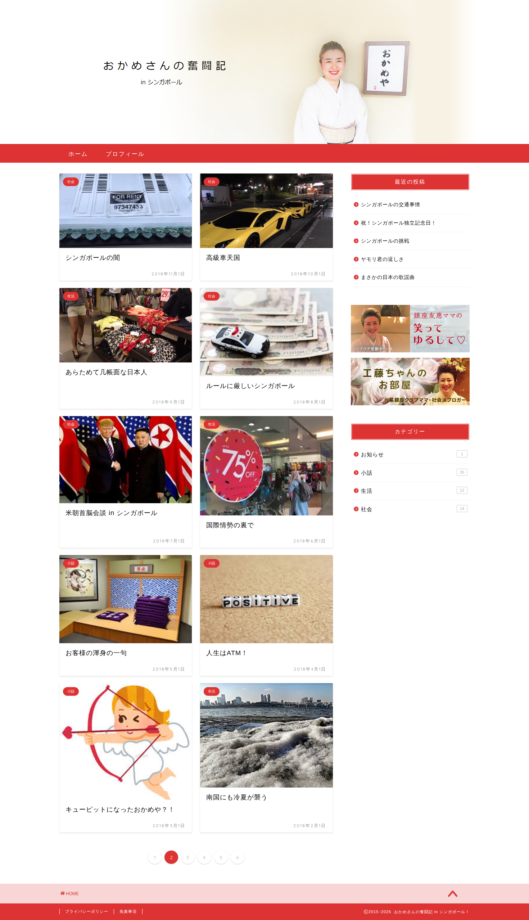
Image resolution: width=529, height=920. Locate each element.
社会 (412, 509)
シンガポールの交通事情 (390, 204)
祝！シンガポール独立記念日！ (399, 223)
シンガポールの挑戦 (385, 241)
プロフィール (125, 153)
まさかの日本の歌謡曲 (388, 277)
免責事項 (128, 911)
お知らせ (412, 454)
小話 (412, 473)
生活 (412, 491)
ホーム (78, 153)
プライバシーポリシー (86, 911)
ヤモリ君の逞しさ (382, 259)
